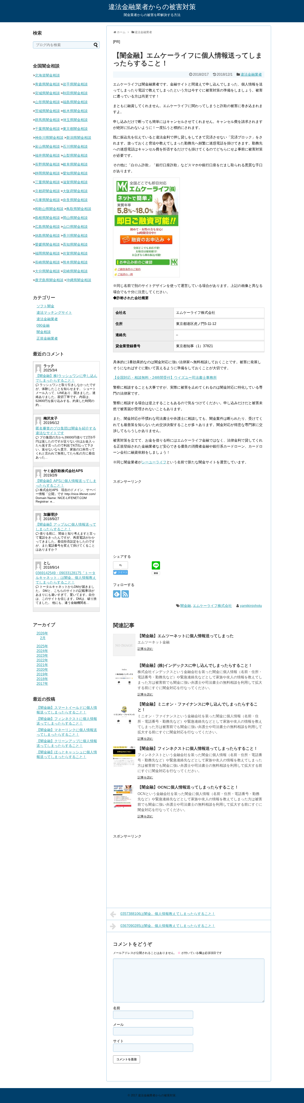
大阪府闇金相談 (75, 191)
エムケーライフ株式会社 (212, 606)
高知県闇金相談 (75, 244)
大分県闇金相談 (47, 271)
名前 (116, 1008)
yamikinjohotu (251, 606)
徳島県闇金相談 (47, 235)
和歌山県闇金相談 (49, 209)
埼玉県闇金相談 (75, 120)
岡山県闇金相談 (75, 218)
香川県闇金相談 (75, 235)
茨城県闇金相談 (47, 111)
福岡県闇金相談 (47, 253)
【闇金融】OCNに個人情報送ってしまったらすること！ (188, 787)
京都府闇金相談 (47, 191)
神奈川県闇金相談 (49, 138)
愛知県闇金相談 (75, 173)
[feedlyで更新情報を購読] (116, 594)
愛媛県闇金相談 (47, 244)
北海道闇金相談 (47, 75)
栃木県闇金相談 (75, 111)
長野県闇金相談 (47, 164)
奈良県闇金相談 (75, 200)
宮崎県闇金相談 (75, 271)
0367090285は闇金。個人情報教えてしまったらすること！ (167, 926)
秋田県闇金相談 (75, 93)
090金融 (43, 325)
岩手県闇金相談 (75, 84)
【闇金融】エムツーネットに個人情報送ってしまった (186, 636)
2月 (43, 638)
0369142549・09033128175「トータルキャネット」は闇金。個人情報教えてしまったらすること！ (66, 577)
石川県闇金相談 (75, 146)
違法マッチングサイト (54, 312)
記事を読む (145, 649)
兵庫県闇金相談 (47, 200)
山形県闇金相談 (47, 102)
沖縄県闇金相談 (78, 280)
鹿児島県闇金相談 (49, 280)
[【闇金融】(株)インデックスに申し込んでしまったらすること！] (124, 674)
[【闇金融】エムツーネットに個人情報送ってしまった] (124, 645)
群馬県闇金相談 (47, 120)
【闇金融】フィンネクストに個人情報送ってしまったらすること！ (198, 748)
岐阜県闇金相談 (75, 164)
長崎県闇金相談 (47, 262)
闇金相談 (43, 332)
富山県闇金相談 (47, 146)
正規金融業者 (47, 338)
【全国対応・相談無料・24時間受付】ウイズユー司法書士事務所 (165, 377)
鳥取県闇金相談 (78, 209)
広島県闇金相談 (47, 227)
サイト (118, 1041)
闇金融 (185, 606)
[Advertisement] (150, 516)
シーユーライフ (154, 462)
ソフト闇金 (45, 306)
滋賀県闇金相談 (75, 182)
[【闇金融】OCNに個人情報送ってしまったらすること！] (124, 796)
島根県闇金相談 (47, 218)
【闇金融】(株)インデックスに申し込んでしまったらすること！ (195, 665)
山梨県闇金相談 (75, 155)
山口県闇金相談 (75, 227)
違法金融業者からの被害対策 (152, 6)
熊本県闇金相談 (75, 262)
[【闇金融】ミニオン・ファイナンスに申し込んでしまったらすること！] (124, 713)
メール (118, 1024)
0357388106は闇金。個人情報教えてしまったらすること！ (167, 914)
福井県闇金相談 (47, 155)
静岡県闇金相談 (47, 173)
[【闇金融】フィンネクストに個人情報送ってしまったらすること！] (124, 757)
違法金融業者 (251, 74)
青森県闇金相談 (47, 84)
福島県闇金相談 (75, 102)
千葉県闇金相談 (47, 129)
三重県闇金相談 (47, 182)
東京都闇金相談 (75, 129)
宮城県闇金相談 (47, 93)
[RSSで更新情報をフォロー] (125, 594)
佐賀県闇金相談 (75, 253)
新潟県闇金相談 (78, 138)
